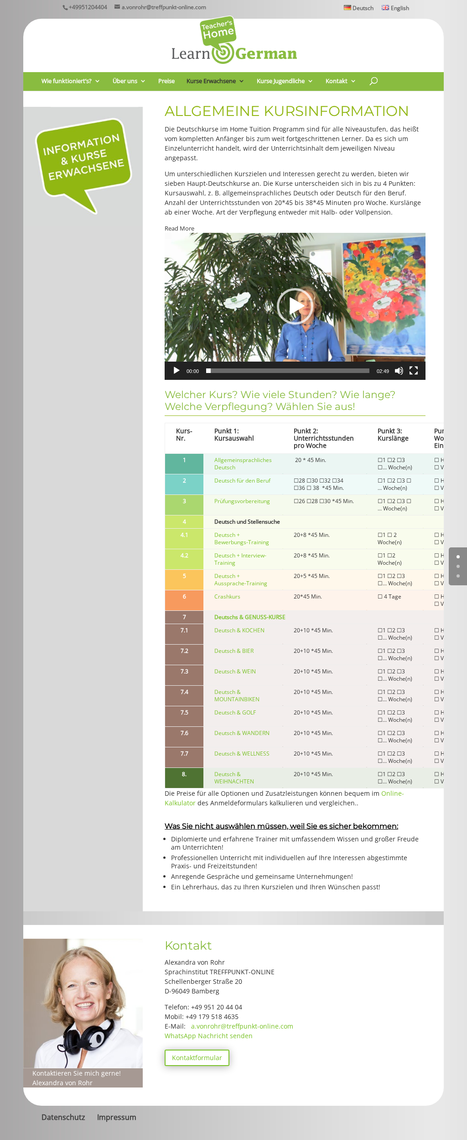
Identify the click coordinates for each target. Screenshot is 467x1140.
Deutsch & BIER (234, 651)
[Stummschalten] (399, 370)
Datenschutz (63, 1117)
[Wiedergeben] (176, 370)
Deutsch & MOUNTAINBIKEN (236, 695)
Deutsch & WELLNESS (242, 753)
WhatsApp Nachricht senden (209, 1035)
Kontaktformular (197, 1057)
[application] (295, 306)
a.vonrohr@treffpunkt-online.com (242, 1026)
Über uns (125, 81)
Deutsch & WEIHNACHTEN (234, 777)
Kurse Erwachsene (211, 81)
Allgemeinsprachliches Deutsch (243, 463)
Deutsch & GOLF (235, 712)
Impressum (116, 1117)
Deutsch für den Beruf (242, 480)
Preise (166, 81)
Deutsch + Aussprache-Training (240, 579)
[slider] (287, 370)
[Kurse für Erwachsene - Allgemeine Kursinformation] (83, 224)
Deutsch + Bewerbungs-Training (241, 538)
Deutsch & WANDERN (242, 733)
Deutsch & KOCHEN (239, 630)
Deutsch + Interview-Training (240, 559)
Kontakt (337, 81)
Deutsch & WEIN (235, 671)
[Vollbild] (413, 370)
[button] (295, 306)
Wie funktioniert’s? (67, 81)
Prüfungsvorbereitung (242, 501)
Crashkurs (227, 596)
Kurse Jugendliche (281, 81)
